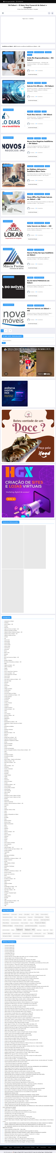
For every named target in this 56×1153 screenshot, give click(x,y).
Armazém (6, 636)
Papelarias (6, 828)
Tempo (5, 885)
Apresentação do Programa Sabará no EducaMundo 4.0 (15, 1115)
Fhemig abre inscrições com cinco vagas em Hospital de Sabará (17, 1135)
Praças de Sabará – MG (9, 847)
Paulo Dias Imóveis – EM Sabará (39, 115)
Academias (6, 622)
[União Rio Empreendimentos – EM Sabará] (13, 63)
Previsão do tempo (19, 925)
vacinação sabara (16, 936)
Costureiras (6, 706)
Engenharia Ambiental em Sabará (10, 739)
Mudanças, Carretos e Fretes (9, 809)
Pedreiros (6, 833)
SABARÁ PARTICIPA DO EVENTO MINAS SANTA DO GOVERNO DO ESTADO (19, 1085)
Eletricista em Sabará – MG (9, 732)
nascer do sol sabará (15, 923)
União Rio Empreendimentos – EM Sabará (40, 59)
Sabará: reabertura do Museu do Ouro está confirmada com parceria (18, 1080)
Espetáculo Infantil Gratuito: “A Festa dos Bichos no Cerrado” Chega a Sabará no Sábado (22, 1052)
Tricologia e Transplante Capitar (10, 893)
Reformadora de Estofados (9, 855)
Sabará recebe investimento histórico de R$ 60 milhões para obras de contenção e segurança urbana (24, 1010)
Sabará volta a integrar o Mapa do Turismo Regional (14, 1030)
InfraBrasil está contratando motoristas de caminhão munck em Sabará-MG (18, 1087)
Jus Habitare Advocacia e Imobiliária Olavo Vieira (36, 170)
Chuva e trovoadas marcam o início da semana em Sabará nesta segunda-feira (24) (20, 966)
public (5, 853)
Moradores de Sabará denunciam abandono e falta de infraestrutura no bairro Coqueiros (21, 1002)
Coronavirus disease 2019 (9, 945)
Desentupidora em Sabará (7, 917)
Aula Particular (7, 647)
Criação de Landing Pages (38, 1152)
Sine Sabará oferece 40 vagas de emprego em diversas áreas (16, 1044)
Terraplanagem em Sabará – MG (10, 886)
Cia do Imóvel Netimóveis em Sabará (38, 282)
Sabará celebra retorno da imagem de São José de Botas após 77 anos (18, 1110)
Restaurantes (6, 856)
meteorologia (36, 919)
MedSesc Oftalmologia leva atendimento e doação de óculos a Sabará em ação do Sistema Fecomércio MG (25, 975)
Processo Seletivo (42, 925)
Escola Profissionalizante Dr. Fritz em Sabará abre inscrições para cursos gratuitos (20, 1099)
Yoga (5, 905)
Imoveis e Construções (39, 52)
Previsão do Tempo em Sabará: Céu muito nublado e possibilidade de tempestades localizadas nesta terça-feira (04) (27, 986)
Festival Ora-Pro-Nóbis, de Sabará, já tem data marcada (15, 1079)
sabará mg (39, 930)
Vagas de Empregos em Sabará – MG (11, 900)
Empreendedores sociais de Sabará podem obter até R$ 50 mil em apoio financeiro (20, 1112)
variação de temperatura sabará (38, 936)
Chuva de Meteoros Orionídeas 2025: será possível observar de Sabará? (18, 1000)
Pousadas (6, 845)
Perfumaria (6, 836)
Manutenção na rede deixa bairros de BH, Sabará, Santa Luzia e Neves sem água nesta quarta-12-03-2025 (25, 1088)
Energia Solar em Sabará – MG (10, 737)
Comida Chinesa (7, 690)
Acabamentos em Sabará (9, 621)
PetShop (5, 838)
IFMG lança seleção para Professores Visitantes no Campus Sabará (17, 992)
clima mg (20, 914)
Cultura (5, 710)
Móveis (5, 808)
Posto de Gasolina (7, 844)
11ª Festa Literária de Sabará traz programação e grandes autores (17, 1063)
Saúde (5, 867)
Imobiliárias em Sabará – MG (9, 46)
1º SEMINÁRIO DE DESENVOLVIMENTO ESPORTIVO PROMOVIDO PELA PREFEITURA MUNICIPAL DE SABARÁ (26, 1096)
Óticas (5, 825)
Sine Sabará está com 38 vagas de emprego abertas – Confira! (17, 1101)
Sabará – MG (45, 930)
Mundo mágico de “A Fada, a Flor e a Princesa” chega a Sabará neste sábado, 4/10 (21, 1024)
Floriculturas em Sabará (8, 756)
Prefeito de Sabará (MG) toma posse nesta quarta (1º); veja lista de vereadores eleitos (21, 1102)
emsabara (32, 70)
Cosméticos (6, 704)
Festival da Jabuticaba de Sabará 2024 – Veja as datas (15, 1129)
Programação (6, 852)
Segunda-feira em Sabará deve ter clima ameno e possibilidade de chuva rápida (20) (21, 1003)
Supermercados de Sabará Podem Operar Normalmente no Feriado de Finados (19, 989)
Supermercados (7, 880)
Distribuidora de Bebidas (9, 726)
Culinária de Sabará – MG (9, 709)
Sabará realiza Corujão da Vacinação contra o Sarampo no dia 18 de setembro (20, 1140)
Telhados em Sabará (8, 883)
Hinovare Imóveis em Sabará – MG (39, 309)
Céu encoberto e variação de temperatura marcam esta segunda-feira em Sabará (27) (21, 995)
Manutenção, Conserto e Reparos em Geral (12, 797)
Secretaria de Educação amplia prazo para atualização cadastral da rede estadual (20, 959)
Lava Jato (6, 783)
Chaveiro (6, 684)
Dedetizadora (6, 718)
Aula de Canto (7, 640)
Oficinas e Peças (7, 822)
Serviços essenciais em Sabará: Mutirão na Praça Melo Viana (16, 1038)
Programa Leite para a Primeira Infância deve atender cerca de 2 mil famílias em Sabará (21, 956)
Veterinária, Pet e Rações (9, 902)
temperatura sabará (6, 933)
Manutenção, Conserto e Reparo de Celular (12, 795)
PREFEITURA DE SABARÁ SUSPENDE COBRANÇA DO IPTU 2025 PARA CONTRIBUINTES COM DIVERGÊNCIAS (26, 1066)
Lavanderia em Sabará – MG (9, 784)
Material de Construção (8, 801)
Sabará (19, 929)
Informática (6, 773)
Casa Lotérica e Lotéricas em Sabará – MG (12, 679)
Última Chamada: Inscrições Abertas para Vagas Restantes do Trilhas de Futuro (19, 1082)
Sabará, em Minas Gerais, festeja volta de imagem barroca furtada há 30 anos (19, 1138)
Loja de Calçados (7, 786)
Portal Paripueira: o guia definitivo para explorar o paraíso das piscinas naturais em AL (21, 1005)
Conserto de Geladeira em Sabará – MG (12, 695)
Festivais (5, 753)
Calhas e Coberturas (8, 666)
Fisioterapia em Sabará (8, 754)
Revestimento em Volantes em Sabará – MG (12, 858)
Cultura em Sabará (44, 914)
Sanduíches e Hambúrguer (9, 866)
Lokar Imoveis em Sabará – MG (39, 226)
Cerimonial (6, 682)
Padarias (6, 827)
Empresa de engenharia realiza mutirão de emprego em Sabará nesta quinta (19, 1076)
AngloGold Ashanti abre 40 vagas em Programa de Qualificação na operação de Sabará (21, 1027)
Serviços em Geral (7, 872)
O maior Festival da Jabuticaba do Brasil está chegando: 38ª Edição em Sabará (19, 1142)
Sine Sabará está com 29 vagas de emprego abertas (14, 1113)
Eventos (5, 746)
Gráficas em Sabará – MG (9, 761)
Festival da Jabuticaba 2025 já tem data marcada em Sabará (16, 1061)
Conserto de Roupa (8, 696)
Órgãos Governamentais (8, 823)
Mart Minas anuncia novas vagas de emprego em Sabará (15, 1006)
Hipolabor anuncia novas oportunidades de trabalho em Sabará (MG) (18, 1033)
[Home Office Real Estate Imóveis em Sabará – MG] (13, 203)
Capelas (5, 668)
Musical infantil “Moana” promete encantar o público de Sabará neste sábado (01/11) (21, 994)
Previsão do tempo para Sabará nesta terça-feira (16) (14, 1041)
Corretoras (6, 701)
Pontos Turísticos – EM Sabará (29, 1147)
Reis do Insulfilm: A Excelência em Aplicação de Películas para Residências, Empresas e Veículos (23, 1090)
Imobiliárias (30, 52)
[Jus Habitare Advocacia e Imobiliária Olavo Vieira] (13, 175)
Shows (5, 875)
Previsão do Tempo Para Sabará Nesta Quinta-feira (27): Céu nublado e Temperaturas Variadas (22, 961)
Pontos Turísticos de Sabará (9, 842)
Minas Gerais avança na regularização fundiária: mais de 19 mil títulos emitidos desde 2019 (22, 1021)
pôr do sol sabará (6, 930)
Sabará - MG (30, 929)
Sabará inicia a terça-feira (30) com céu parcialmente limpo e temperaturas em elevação (21, 1025)
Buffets (5, 663)
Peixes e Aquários (7, 834)
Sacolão (5, 861)
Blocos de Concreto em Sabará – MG (11, 657)
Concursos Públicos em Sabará (10, 693)
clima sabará (26, 914)
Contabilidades (7, 698)
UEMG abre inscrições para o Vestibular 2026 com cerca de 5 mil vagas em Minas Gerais (22, 978)
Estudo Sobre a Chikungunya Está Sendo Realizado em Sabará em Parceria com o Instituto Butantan (23, 1043)
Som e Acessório (7, 877)
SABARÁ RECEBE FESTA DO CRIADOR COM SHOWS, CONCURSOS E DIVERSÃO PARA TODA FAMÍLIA (25, 1074)
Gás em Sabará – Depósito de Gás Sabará (12, 759)
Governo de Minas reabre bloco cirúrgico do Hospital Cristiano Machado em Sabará (21, 1032)
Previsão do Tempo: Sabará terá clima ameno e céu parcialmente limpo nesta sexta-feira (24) (22, 997)
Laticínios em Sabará (8, 781)
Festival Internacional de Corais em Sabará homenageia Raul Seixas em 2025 (19, 980)
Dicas (5, 724)
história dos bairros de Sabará (16, 919)
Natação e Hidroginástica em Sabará (11, 814)
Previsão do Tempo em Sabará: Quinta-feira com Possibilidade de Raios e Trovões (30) (21, 991)
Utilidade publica (38, 933)
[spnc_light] (52, 13)
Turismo (5, 894)
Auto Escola (6, 649)
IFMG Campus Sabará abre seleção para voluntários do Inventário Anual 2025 (19, 1008)
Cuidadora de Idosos (8, 707)
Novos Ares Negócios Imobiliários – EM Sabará (40, 142)
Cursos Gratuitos (7, 713)
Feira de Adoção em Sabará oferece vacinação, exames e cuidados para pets (19, 999)
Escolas (5, 742)
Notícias (29, 54)
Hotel (5, 764)
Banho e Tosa (6, 652)
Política (5, 841)
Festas (5, 751)
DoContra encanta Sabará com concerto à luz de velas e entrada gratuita (18, 1116)
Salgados (6, 864)
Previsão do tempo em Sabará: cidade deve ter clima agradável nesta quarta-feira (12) (21, 977)
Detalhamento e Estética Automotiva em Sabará (13, 723)
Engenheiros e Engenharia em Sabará (11, 740)
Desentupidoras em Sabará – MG (10, 721)
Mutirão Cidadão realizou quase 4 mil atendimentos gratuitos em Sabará (18, 1035)
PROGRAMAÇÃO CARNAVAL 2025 (11, 1093)
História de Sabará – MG (18, 1147)
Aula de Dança (7, 641)
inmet (25, 920)
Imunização (6, 770)
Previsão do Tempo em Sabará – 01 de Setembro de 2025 (16, 1058)
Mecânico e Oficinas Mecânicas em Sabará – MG (13, 803)
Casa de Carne (7, 676)
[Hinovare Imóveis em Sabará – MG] (13, 314)
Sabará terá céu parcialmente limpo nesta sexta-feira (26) (15, 1028)
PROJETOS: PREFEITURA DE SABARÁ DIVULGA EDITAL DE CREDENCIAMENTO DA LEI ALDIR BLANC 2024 (25, 1124)
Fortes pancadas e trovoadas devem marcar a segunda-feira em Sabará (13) (19, 1013)
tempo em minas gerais (16, 933)
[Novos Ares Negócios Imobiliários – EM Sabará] (13, 147)
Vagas (5, 899)
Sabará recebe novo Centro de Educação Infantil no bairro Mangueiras (18, 1011)
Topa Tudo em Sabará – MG (9, 889)
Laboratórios (6, 779)
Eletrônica (6, 734)
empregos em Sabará (22, 917)
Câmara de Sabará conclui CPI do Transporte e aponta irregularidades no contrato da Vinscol (22, 1017)
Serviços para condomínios (9, 874)
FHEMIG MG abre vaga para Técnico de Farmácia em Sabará (16, 1054)
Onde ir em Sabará (24, 923)
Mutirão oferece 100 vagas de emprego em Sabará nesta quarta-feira (17, 970)
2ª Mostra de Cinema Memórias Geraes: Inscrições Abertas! (16, 1065)
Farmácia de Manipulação (9, 748)
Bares (5, 655)
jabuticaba (30, 919)
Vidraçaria (6, 904)
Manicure (6, 794)
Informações (48, 52)
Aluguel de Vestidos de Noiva (10, 635)
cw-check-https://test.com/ (10, 953)
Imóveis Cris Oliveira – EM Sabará (40, 86)
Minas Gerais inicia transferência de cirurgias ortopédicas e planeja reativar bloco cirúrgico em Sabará (24, 1046)
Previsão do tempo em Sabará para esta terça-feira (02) (15, 1057)
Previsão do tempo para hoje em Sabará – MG (13, 849)
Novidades (6, 817)
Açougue (6, 626)
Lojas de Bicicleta (7, 790)
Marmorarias (6, 800)
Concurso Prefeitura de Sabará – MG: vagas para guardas (16, 1137)
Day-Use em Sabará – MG (9, 715)
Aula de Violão (7, 646)
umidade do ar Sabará (27, 933)
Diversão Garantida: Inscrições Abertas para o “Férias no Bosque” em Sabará (19, 1098)
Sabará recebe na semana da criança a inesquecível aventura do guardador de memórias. (21, 1131)
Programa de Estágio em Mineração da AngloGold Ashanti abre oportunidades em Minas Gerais (23, 983)
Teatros (5, 882)
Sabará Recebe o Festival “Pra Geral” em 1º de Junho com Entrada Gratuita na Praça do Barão (22, 1072)
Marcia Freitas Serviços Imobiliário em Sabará (40, 254)
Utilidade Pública (7, 896)
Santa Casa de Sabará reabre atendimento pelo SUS (14, 1047)
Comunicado (6, 691)
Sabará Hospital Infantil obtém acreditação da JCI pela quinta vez (17, 1049)
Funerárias (6, 757)
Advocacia (6, 627)
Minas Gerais (6, 923)
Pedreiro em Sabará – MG (9, 831)
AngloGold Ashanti (6, 914)
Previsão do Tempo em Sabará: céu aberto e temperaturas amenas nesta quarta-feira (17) (21, 1039)
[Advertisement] (28, 30)
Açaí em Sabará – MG (8, 624)
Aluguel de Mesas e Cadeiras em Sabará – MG (13, 632)
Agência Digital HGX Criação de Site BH (23, 1152)
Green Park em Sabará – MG (9, 762)
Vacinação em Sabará (7, 936)
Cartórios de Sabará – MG (9, 673)
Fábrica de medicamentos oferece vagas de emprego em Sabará (17, 1022)
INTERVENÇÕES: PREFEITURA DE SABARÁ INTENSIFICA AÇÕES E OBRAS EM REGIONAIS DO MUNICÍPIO (25, 1132)
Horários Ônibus (43, 1147)
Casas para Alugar (7, 681)
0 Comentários (40, 70)
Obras (5, 819)
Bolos (5, 658)
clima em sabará (14, 914)
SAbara (13, 930)
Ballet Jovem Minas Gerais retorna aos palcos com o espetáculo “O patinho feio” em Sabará (22, 1134)
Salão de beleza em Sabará (9, 863)
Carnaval (6, 669)
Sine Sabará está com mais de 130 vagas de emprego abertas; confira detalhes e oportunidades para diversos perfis (26, 962)
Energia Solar (30, 917)
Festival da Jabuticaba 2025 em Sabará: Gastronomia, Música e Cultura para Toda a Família (22, 972)
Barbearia (6, 654)
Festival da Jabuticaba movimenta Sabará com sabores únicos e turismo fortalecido (20, 967)
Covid (32, 914)
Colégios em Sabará (8, 688)
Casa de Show (7, 677)
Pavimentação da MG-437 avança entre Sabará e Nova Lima (16, 1036)
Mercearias (6, 805)
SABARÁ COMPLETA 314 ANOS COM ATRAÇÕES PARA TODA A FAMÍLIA (19, 1069)
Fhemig (47, 917)
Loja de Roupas (7, 789)
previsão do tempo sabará (31, 926)
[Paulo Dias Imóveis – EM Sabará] (13, 119)
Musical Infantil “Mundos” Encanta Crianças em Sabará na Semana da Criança (19, 1019)
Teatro (51, 930)
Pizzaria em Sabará (40, 923)
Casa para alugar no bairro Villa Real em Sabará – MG (15, 958)
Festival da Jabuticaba (39, 917)
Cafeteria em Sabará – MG (9, 665)
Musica (5, 812)
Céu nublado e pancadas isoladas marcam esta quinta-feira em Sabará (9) (18, 1016)
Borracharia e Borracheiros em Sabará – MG (12, 662)
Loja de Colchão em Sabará (9, 787)
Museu (5, 811)
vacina (44, 933)
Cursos (5, 712)
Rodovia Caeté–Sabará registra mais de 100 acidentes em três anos (17, 973)
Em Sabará (5, 1147)
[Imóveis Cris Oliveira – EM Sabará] (13, 91)
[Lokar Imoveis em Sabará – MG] (13, 231)
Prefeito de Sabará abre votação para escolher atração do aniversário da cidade (20, 1071)
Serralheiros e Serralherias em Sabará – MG (12, 870)
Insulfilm (5, 776)
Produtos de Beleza (8, 850)
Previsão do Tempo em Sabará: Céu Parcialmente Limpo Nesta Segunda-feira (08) (20, 1050)
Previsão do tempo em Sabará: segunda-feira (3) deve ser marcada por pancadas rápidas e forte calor (24, 988)
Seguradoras (6, 869)
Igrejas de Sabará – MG (9, 765)
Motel (5, 806)
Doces (5, 728)
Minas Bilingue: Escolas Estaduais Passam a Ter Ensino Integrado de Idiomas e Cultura (21, 984)
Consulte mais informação (32, 74)
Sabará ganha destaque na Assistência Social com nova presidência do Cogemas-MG (21, 1091)
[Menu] (3, 13)
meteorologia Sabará (45, 920)
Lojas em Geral (7, 792)
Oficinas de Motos (7, 820)
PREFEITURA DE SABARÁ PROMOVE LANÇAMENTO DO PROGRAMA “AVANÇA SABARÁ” (22, 1094)
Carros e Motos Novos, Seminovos (10, 671)
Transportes (6, 891)
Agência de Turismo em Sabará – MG (11, 629)
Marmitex (6, 798)
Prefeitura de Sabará (7, 926)
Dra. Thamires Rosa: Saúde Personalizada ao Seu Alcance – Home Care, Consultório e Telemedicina (24, 1083)
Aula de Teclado (7, 644)
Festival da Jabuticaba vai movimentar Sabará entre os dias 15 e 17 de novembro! (20, 1118)
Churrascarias (6, 685)
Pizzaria (5, 839)
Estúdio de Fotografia (8, 743)
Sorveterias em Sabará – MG (9, 878)
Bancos (5, 651)
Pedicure (6, 830)
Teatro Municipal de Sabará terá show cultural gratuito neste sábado (17, 1077)
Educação (6, 731)
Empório (6, 735)
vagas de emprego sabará (26, 936)
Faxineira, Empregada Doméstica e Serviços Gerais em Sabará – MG (17, 750)
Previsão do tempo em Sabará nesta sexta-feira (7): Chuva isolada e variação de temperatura (22, 981)
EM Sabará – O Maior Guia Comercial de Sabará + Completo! (27, 6)
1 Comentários (40, 96)
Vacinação (6, 897)
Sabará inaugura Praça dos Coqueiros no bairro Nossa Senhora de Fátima (19, 1068)
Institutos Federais (7, 775)
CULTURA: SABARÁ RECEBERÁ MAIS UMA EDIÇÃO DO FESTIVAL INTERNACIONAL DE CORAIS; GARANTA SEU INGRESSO (28, 1123)
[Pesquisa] (49, 13)
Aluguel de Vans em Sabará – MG (10, 633)
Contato (49, 1147)
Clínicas (5, 687)
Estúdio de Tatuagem (8, 745)
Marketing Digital (48, 1152)
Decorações (6, 717)
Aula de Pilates (7, 643)
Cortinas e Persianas (8, 702)
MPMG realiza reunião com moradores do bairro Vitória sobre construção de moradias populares (23, 1055)
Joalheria (6, 778)
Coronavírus (6, 699)
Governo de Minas (6, 919)
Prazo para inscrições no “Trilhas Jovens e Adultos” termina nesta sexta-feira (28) (20, 964)
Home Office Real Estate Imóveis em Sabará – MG (39, 198)
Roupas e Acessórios (8, 860)
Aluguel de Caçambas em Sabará (10, 630)
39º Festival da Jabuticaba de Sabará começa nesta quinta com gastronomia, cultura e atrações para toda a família (26, 969)
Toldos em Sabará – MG (9, 888)
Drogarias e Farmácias (8, 729)
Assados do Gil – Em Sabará (10, 1109)
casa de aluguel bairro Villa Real (10, 674)
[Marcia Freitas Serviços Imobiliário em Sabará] (13, 258)
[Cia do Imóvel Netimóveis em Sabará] (13, 286)
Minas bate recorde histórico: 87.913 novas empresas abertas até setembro (19, 1014)
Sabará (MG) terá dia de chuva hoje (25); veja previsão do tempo (17, 1104)
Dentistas (6, 720)
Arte (5, 638)
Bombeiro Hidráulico (8, 660)
